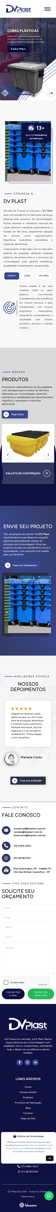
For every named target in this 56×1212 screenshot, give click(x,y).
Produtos (28, 1097)
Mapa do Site (28, 1118)
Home (28, 1086)
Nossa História (28, 1092)
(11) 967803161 (22, 858)
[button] (21, 94)
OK (49, 1158)
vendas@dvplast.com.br (28, 831)
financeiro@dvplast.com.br (30, 835)
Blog (28, 1107)
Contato (28, 1113)
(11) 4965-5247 (22, 845)
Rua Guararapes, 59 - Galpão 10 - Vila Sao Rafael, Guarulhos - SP (33, 870)
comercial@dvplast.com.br (29, 828)
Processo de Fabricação (28, 1102)
